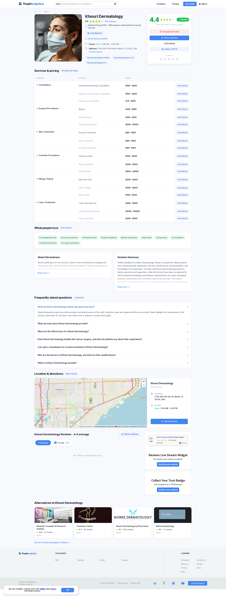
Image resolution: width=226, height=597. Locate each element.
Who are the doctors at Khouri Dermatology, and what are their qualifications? (77, 355)
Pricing (175, 4)
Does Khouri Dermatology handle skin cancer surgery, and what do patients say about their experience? (90, 339)
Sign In (204, 4)
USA (57, 560)
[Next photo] (78, 38)
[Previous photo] (38, 38)
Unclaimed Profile (171, 31)
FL (40, 11)
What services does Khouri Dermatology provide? (63, 323)
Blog (183, 572)
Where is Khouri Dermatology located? (57, 363)
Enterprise (185, 560)
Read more (43, 273)
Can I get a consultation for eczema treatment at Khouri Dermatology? (73, 347)
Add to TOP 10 (171, 49)
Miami (46, 11)
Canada (80, 560)
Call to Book (169, 43)
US (35, 11)
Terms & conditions (108, 583)
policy (53, 589)
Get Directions (95, 52)
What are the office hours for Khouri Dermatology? (63, 331)
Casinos (125, 560)
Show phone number (98, 39)
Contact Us (201, 560)
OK (67, 590)
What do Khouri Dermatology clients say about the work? (66, 307)
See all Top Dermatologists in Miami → (52, 542)
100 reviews (110, 21)
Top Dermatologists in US (124, 58)
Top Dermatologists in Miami (98, 58)
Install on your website (168, 464)
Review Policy (136, 583)
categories (60, 553)
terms (42, 589)
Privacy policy (123, 583)
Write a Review (171, 38)
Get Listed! (190, 4)
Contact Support (197, 583)
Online (102, 560)
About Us (185, 564)
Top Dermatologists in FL (96, 63)
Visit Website (96, 33)
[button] (114, 44)
